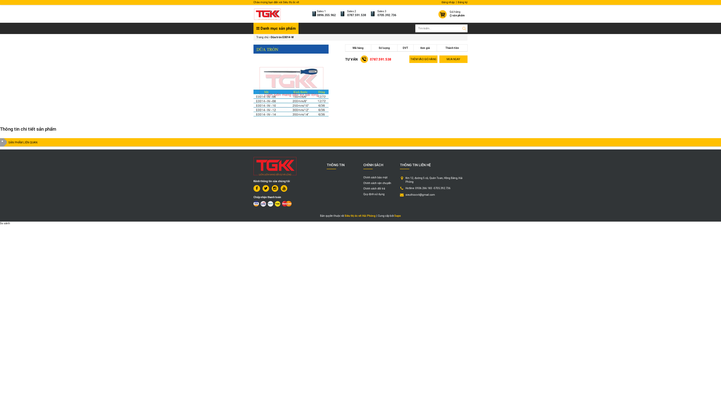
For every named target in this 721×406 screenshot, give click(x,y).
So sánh (5, 223)
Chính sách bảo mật (375, 177)
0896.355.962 (326, 15)
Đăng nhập (448, 2)
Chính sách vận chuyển (377, 183)
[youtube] (284, 188)
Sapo (397, 215)
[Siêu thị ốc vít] (267, 13)
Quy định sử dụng (374, 194)
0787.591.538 (356, 15)
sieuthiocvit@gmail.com (420, 194)
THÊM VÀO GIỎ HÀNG (423, 59)
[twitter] (265, 188)
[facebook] (256, 188)
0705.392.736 (386, 15)
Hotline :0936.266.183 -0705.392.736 (428, 188)
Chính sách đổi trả (374, 188)
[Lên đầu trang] (715, 281)
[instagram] (275, 188)
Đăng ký (463, 2)
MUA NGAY (453, 59)
